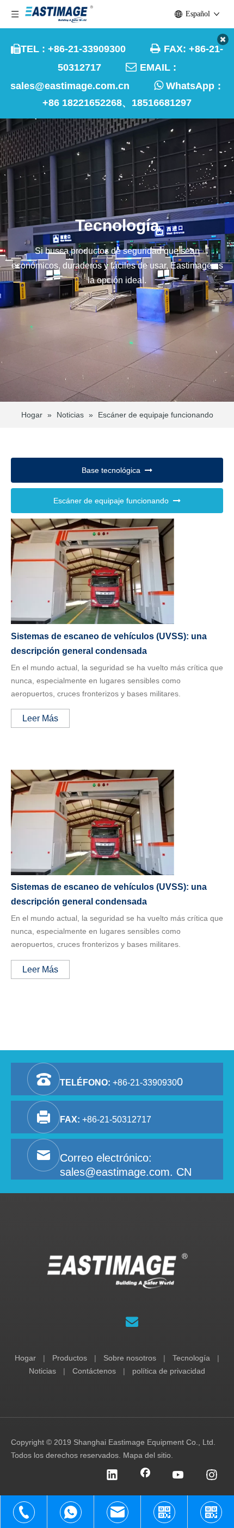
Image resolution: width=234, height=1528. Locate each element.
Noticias (42, 1371)
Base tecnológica (113, 470)
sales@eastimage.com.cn (70, 85)
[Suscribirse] (132, 1321)
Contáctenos (94, 1371)
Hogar (25, 1358)
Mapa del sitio (147, 1455)
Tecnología (191, 1358)
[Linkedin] (112, 1476)
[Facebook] (145, 1476)
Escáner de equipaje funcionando (113, 500)
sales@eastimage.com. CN (126, 1172)
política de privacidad (168, 1371)
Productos (69, 1358)
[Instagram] (211, 1476)
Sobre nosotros (129, 1358)
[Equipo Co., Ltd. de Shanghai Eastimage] (117, 1271)
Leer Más (40, 718)
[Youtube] (178, 1476)
